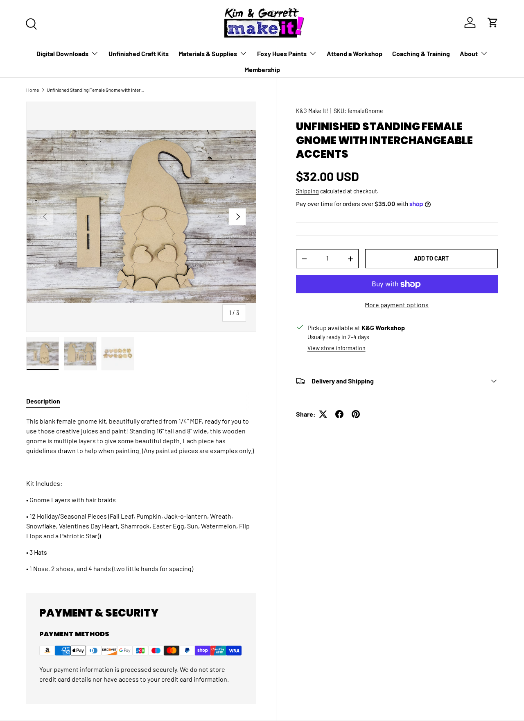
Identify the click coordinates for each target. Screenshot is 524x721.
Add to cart (431, 258)
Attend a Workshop (354, 53)
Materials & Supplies (207, 53)
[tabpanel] (141, 495)
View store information (336, 348)
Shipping (307, 191)
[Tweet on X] (323, 414)
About (469, 53)
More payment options (397, 304)
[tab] (43, 401)
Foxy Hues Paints (282, 53)
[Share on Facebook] (339, 414)
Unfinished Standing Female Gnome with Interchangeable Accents (96, 90)
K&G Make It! (312, 110)
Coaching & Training (421, 53)
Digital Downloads (62, 53)
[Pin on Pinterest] (356, 414)
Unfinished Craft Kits (138, 53)
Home (32, 90)
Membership (262, 69)
